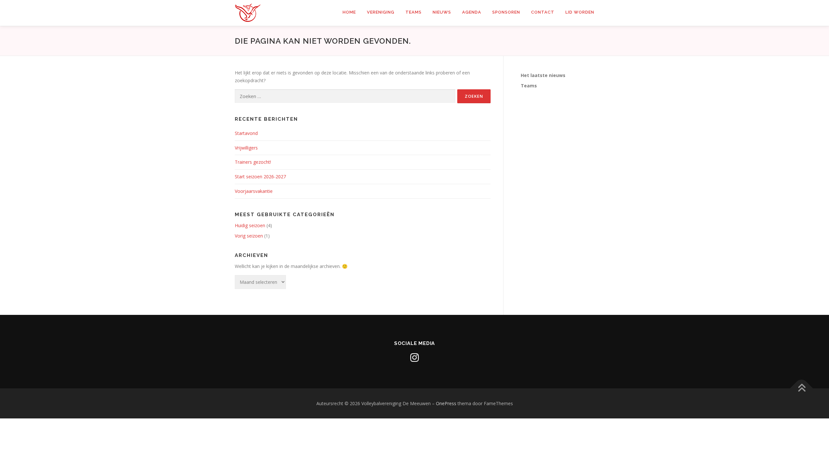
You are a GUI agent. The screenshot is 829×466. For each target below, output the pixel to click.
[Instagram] (414, 357)
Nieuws (442, 12)
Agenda (471, 12)
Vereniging (380, 12)
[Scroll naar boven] (801, 388)
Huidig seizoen (250, 225)
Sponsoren (506, 12)
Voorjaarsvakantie (254, 191)
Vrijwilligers (246, 148)
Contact (542, 12)
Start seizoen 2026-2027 (260, 176)
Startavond (246, 133)
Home (349, 12)
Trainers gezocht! (253, 162)
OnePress (446, 403)
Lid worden (579, 12)
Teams (413, 12)
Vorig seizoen (249, 236)
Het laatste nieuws (543, 75)
